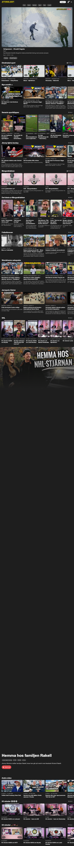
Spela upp (7, 767)
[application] (37, 27)
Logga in (63, 2)
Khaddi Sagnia (13, 58)
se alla (70, 62)
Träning (6, 58)
